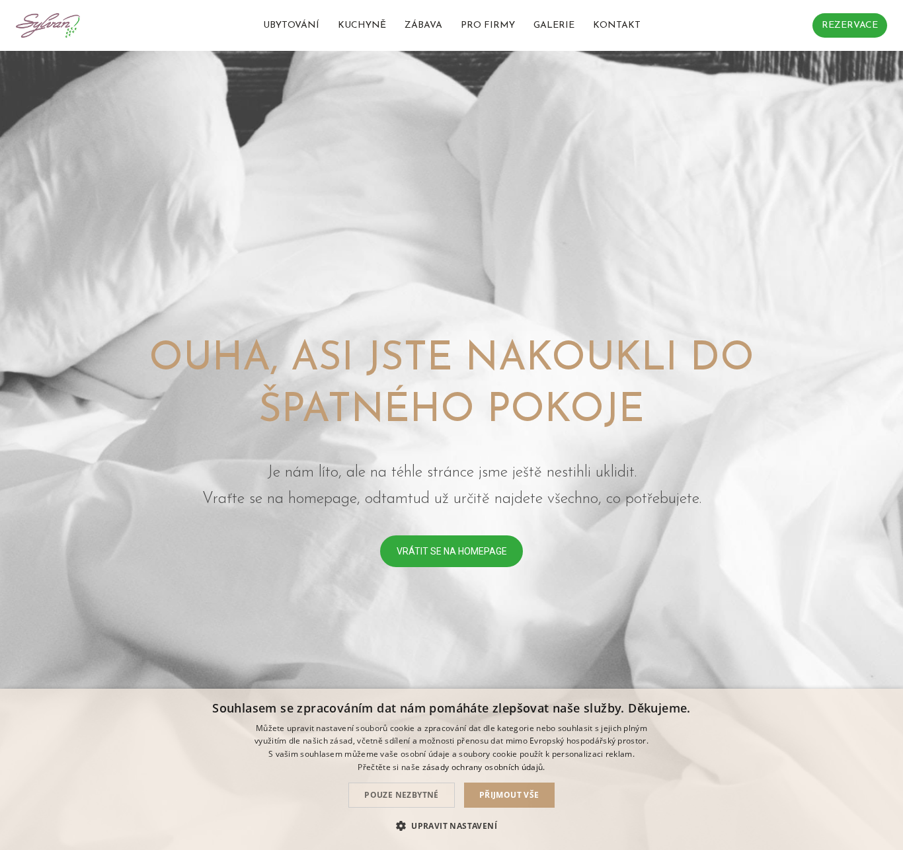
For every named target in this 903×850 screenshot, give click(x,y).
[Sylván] (48, 25)
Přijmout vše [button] (509, 794)
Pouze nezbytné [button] (401, 794)
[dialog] (451, 769)
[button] (451, 826)
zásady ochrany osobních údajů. (483, 767)
